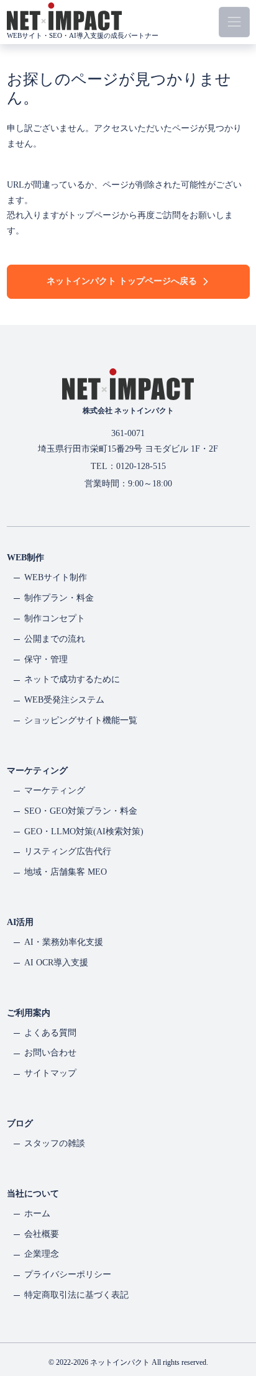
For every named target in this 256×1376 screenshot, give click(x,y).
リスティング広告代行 (67, 851)
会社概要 (41, 1234)
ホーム (37, 1213)
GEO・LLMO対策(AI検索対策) (84, 831)
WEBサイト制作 (55, 577)
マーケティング (54, 790)
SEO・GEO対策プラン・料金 (80, 811)
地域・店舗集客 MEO (65, 872)
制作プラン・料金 (59, 598)
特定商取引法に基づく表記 (76, 1295)
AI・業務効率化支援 (63, 942)
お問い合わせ (50, 1052)
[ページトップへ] (233, 1323)
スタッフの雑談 (54, 1143)
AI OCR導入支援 (56, 962)
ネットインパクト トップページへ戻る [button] (122, 281)
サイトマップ (50, 1073)
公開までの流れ (54, 639)
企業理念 (41, 1254)
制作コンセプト (54, 618)
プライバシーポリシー (67, 1274)
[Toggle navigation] (234, 22)
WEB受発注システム (64, 699)
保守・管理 (46, 659)
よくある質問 (50, 1032)
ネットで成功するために (72, 679)
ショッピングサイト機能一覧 (80, 720)
